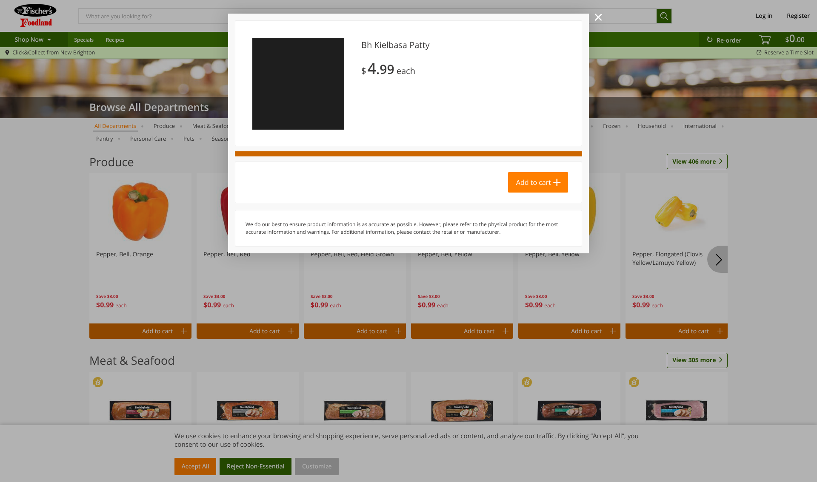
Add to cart (533, 182)
